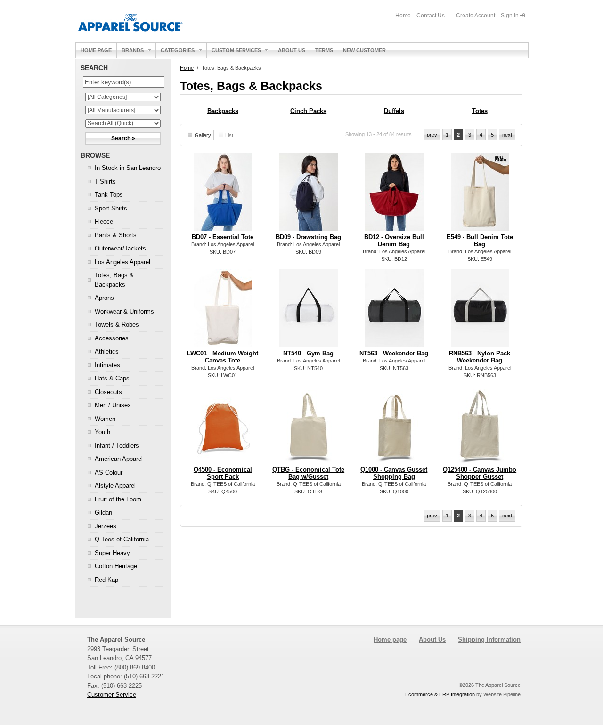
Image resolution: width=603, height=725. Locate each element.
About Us (291, 50)
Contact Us (430, 15)
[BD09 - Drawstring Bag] (309, 227)
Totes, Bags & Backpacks (114, 280)
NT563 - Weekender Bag (393, 353)
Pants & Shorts (116, 235)
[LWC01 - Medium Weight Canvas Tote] (223, 343)
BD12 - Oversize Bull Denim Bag (394, 241)
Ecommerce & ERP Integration (440, 694)
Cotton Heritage (116, 566)
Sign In (510, 15)
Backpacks (222, 110)
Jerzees (105, 526)
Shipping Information (489, 639)
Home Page (96, 50)
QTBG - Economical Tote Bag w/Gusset (308, 473)
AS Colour (108, 472)
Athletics (107, 351)
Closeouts (108, 391)
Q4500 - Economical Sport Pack (223, 473)
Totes (480, 110)
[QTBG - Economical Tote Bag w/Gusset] (309, 455)
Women (105, 418)
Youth (102, 431)
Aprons (104, 297)
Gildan (103, 512)
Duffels (394, 110)
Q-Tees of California (122, 539)
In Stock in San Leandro (128, 167)
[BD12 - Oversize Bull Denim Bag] (394, 227)
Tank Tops (109, 194)
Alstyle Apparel (115, 485)
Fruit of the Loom (118, 499)
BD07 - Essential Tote (222, 237)
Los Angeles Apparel (122, 262)
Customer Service (111, 694)
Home (403, 15)
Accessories (112, 338)
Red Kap (106, 579)
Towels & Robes (117, 324)
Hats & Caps (112, 378)
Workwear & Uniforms (124, 311)
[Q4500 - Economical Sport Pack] (223, 455)
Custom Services (236, 50)
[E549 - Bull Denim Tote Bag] (480, 227)
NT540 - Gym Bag (308, 353)
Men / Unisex (113, 405)
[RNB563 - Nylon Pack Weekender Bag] (480, 343)
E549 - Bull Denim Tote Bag (480, 241)
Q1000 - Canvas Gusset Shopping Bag (393, 473)
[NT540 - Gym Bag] (309, 343)
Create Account (475, 15)
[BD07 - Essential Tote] (223, 227)
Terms (324, 50)
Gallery (203, 135)
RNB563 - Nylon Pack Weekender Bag (479, 357)
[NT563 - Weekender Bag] (394, 343)
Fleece (104, 221)
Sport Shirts (111, 208)
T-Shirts (105, 181)
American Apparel (119, 458)
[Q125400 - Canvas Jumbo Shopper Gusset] (480, 456)
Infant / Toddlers (117, 445)
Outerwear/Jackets (120, 248)
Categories (178, 50)
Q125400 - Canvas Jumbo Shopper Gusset (479, 473)
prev (432, 134)
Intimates (107, 365)
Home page (390, 639)
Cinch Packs (308, 110)
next (507, 134)
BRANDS (133, 50)
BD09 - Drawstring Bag (308, 237)
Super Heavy (112, 552)
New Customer (364, 50)
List (229, 135)
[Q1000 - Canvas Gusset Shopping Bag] (394, 455)
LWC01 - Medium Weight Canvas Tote (222, 357)
